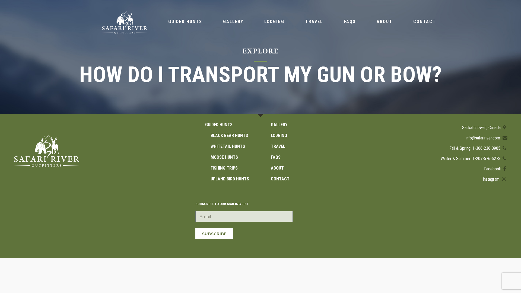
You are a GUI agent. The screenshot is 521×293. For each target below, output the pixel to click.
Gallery (233, 21)
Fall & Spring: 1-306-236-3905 (475, 148)
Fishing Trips (224, 168)
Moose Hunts (224, 157)
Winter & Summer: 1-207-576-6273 (471, 158)
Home (124, 22)
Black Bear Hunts (229, 135)
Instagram (492, 179)
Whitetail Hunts (228, 146)
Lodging (274, 21)
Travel (314, 21)
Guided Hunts (185, 21)
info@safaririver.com (483, 138)
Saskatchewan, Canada (482, 127)
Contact (424, 21)
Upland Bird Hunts (230, 178)
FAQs (350, 21)
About (384, 21)
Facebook (493, 168)
